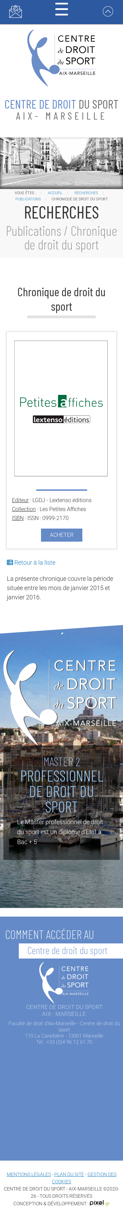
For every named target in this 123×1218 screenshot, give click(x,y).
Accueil (55, 193)
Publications (28, 199)
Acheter (61, 535)
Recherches (86, 193)
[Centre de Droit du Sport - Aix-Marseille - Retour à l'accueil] (61, 57)
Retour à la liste (34, 562)
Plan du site (69, 1174)
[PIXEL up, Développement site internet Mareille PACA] (100, 1203)
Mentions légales (29, 1174)
